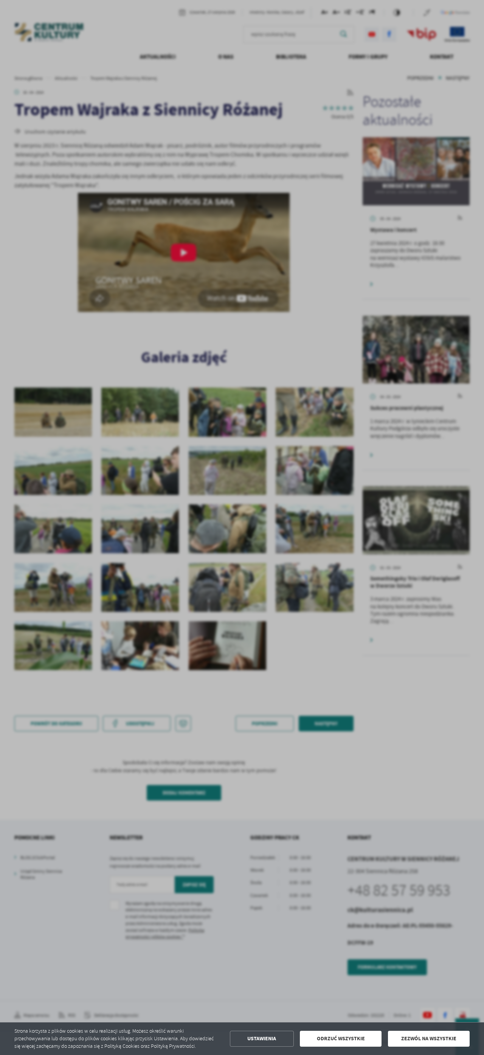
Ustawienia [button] (261, 1038)
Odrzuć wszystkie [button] (341, 1038)
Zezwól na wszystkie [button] (428, 1038)
